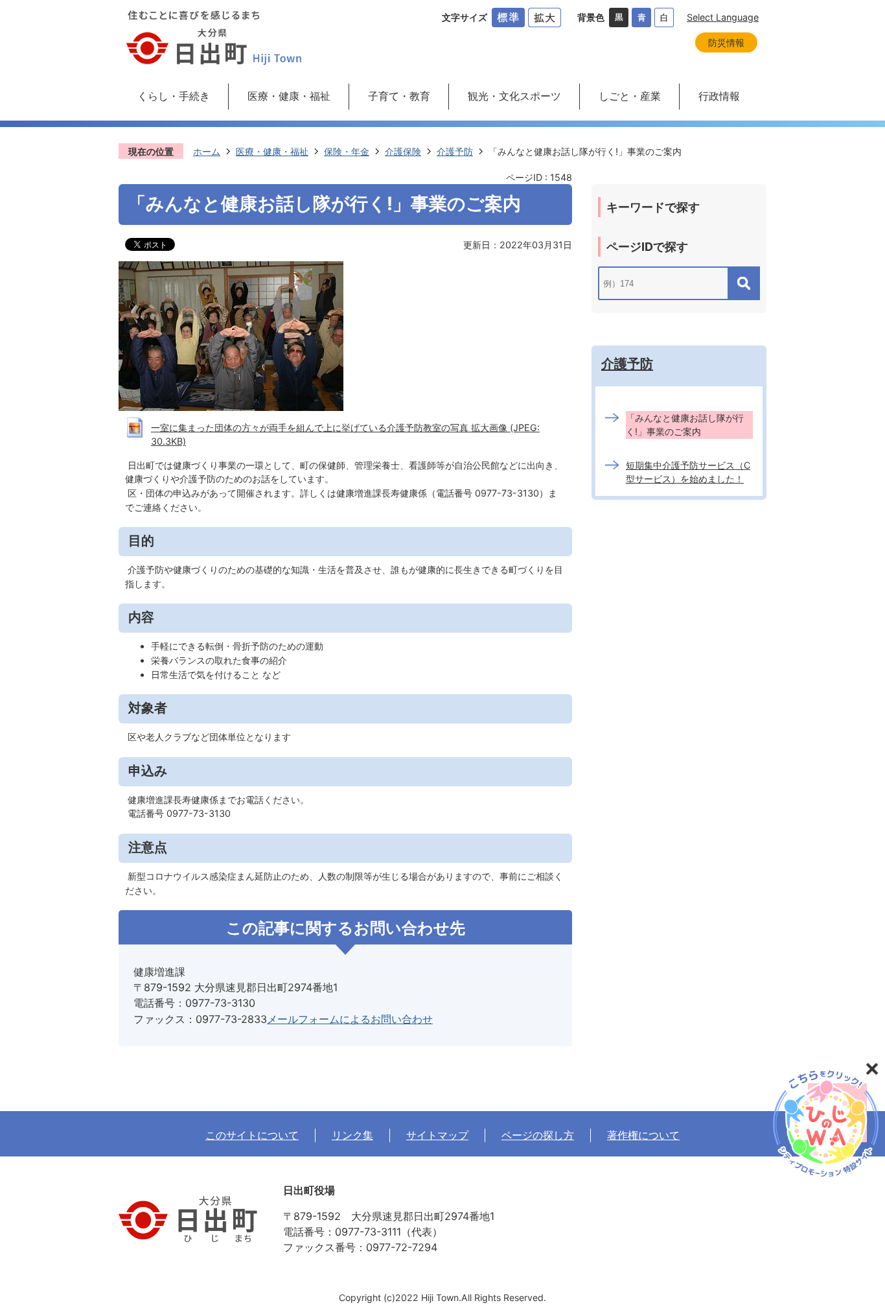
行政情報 (719, 95)
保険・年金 (346, 151)
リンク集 (352, 1135)
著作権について (643, 1135)
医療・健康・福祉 (288, 95)
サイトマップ (437, 1135)
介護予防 (455, 151)
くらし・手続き (173, 95)
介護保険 (403, 151)
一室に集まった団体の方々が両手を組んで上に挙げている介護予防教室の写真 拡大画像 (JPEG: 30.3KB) (345, 434)
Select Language (723, 17)
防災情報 (726, 42)
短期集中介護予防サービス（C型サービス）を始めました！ (688, 472)
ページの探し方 (537, 1135)
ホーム (206, 151)
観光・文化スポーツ (514, 95)
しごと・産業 (630, 95)
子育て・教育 (399, 95)
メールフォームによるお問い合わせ (350, 1019)
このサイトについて (252, 1135)
